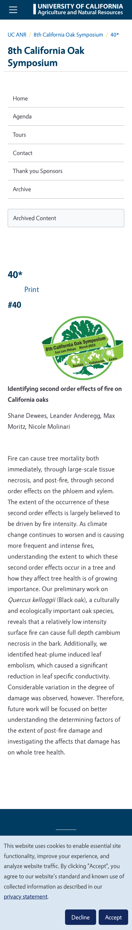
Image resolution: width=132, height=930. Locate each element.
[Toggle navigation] (13, 9)
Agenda (22, 116)
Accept (113, 917)
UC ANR (17, 34)
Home (20, 98)
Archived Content (34, 218)
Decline (80, 917)
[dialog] (66, 882)
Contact (22, 153)
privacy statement (25, 896)
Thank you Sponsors (37, 171)
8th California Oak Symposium (68, 34)
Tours (19, 134)
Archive (22, 189)
